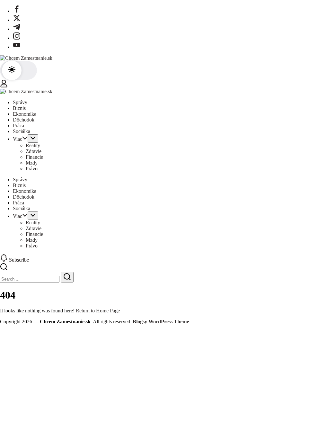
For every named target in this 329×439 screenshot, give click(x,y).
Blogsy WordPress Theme (161, 321)
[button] (18, 70)
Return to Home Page (98, 310)
